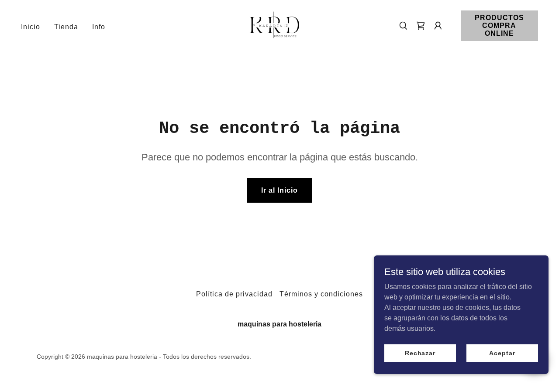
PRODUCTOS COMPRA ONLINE (499, 25)
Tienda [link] (66, 27)
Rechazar (420, 352)
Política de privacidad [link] (234, 294)
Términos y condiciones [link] (321, 294)
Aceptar (502, 352)
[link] (275, 25)
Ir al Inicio (279, 190)
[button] (438, 25)
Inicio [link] (30, 27)
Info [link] (98, 27)
